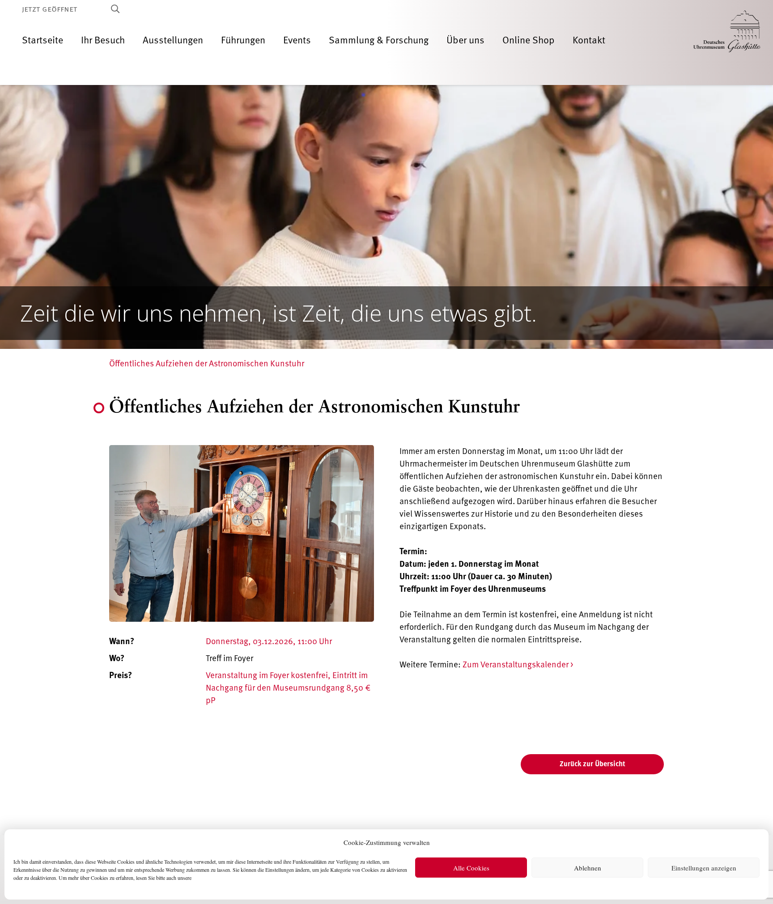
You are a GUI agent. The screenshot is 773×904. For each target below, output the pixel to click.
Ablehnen (587, 867)
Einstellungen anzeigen (703, 867)
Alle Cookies (471, 867)
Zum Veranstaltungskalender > (518, 665)
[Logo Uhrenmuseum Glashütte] (726, 40)
